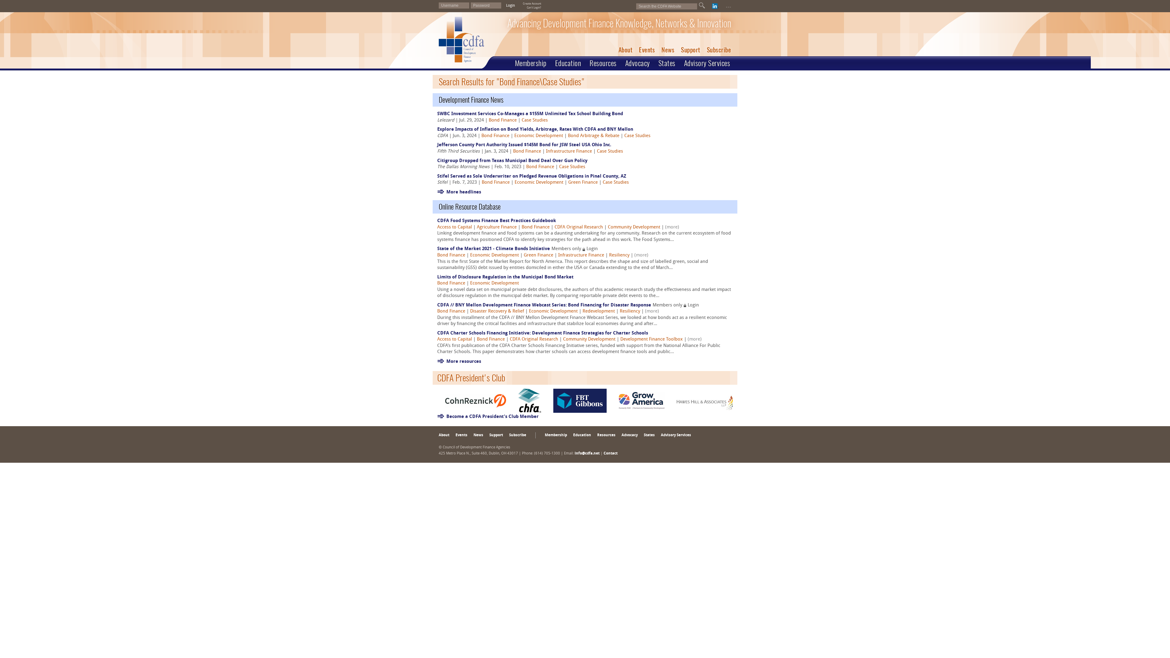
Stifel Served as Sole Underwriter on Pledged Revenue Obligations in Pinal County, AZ (531, 176)
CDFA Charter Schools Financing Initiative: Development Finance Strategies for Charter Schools (542, 333)
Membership (531, 63)
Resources (603, 63)
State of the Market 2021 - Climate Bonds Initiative (493, 249)
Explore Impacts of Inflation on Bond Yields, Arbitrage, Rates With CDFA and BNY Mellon (535, 129)
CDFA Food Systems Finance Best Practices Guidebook (496, 221)
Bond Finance (503, 120)
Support (690, 49)
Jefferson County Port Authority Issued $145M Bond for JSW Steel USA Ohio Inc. (524, 145)
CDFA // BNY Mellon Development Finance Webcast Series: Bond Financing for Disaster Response (544, 305)
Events (647, 49)
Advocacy (637, 63)
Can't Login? (534, 7)
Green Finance (583, 182)
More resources (463, 361)
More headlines (463, 192)
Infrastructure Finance (569, 151)
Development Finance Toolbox (651, 339)
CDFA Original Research (579, 227)
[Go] (702, 5)
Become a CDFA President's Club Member (492, 417)
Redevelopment (599, 311)
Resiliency (619, 255)
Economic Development (538, 136)
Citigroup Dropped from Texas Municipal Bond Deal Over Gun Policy (512, 161)
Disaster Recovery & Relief (497, 311)
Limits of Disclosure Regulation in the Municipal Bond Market (505, 277)
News (667, 49)
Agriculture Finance (497, 227)
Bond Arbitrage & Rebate (593, 136)
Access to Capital (454, 227)
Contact (611, 453)
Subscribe (719, 49)
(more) (672, 227)
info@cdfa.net (587, 453)
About (626, 49)
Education (568, 63)
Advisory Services (707, 63)
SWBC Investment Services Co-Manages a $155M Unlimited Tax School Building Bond (530, 114)
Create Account (532, 3)
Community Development (634, 227)
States (666, 63)
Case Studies (535, 120)
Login (510, 6)
